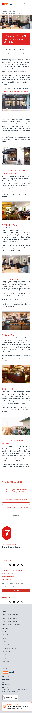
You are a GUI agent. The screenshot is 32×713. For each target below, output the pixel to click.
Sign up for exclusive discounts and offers (13, 583)
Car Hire (4, 631)
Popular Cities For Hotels (9, 618)
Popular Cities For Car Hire (10, 615)
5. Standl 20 (8, 335)
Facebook (7, 679)
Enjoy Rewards (6, 665)
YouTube (7, 677)
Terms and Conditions (9, 648)
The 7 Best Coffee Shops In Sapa (16, 500)
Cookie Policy (6, 655)
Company (5, 668)
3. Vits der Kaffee (10, 225)
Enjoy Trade (6, 661)
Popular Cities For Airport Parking (12, 624)
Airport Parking (6, 635)
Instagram (7, 684)
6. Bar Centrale (9, 388)
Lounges (4, 641)
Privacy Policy (6, 652)
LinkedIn (6, 687)
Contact (4, 658)
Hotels (4, 638)
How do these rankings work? (15, 91)
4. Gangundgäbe (10, 278)
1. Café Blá (7, 116)
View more (16, 516)
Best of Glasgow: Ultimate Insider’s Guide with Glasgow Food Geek (16, 491)
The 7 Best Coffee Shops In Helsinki (16, 507)
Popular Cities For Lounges (10, 621)
